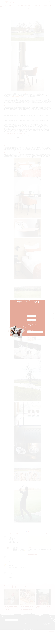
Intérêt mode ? (31, 321)
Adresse (28, 314)
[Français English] (35, 320)
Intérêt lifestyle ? (31, 325)
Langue (28, 318)
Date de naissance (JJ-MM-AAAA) (31, 311)
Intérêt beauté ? (31, 324)
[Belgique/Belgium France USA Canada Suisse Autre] (35, 316)
